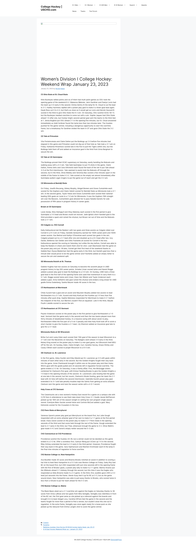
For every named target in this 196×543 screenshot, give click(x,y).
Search (132, 5)
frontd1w (46, 525)
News (74, 11)
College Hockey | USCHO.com (51, 8)
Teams (83, 11)
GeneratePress (116, 540)
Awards (144, 5)
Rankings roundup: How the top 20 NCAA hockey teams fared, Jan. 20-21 (68, 527)
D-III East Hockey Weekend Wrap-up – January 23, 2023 (62, 529)
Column (45, 522)
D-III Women (118, 5)
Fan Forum (93, 11)
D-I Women (89, 5)
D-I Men (75, 5)
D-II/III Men (103, 5)
